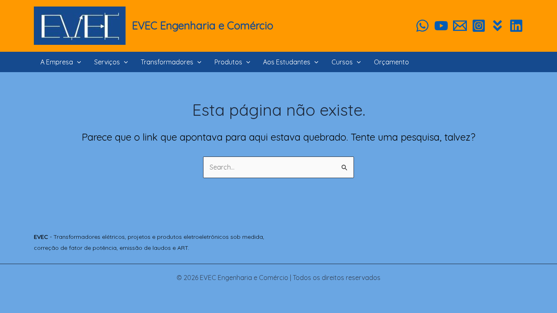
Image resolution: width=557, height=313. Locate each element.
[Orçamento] (460, 26)
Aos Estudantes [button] (286, 62)
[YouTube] (441, 26)
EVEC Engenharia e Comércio (202, 25)
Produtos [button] (228, 62)
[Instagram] (479, 26)
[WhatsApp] (422, 26)
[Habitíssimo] (497, 26)
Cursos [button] (342, 62)
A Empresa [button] (56, 62)
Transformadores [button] (167, 62)
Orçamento (391, 62)
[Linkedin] (516, 26)
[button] (77, 62)
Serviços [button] (107, 62)
